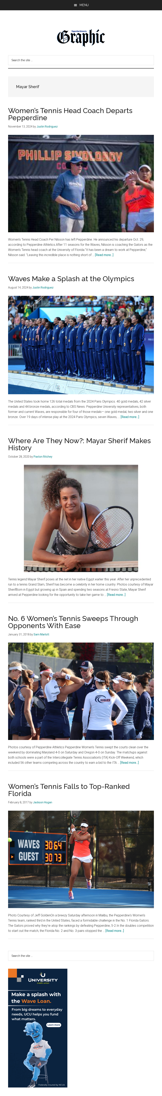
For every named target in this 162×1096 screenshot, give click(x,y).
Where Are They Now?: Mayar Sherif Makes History (79, 444)
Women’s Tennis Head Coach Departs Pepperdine (70, 114)
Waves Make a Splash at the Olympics (71, 278)
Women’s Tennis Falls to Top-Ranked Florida (69, 790)
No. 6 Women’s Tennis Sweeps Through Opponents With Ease (73, 622)
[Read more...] (104, 255)
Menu (84, 5)
